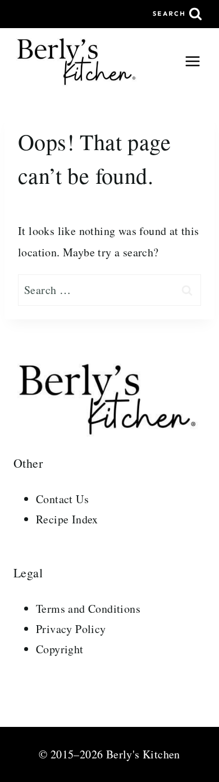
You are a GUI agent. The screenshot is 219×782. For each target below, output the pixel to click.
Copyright (60, 649)
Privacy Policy (71, 628)
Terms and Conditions (88, 608)
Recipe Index (67, 519)
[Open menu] (192, 61)
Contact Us (62, 499)
